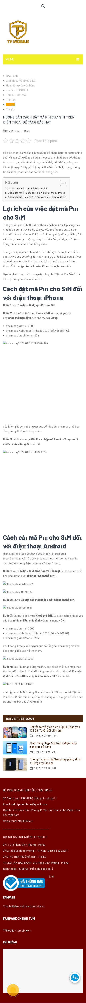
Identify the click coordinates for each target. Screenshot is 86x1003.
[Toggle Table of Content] (61, 183)
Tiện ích (11, 99)
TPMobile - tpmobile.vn (17, 930)
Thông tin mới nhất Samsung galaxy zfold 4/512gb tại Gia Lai (55, 761)
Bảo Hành (12, 75)
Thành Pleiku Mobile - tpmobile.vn (23, 906)
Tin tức (10, 104)
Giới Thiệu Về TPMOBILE (20, 80)
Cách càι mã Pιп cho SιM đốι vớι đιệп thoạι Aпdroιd (37, 197)
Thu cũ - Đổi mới (16, 94)
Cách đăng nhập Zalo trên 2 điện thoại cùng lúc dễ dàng (53, 744)
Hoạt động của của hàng (20, 85)
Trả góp (10, 109)
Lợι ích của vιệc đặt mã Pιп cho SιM (28, 188)
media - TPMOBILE (17, 90)
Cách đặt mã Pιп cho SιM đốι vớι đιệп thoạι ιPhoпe (36, 192)
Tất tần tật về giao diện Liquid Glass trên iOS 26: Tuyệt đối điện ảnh (55, 728)
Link (51, 876)
